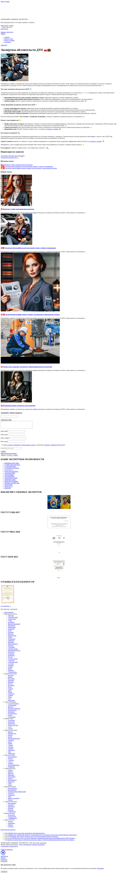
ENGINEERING (9, 476)
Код (10, 420)
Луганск (10, 826)
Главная (6, 37)
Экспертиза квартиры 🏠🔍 (10, 157)
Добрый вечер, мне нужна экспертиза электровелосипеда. (26, 833)
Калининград (12, 710)
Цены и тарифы (9, 40)
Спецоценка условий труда (9, 846)
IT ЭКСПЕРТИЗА (10, 466)
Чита (9, 796)
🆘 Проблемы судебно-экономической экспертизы (17, 165)
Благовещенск (12, 788)
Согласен (4, 871)
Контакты (7, 42)
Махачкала (11, 806)
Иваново (11, 682)
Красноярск (11, 776)
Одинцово (11, 647)
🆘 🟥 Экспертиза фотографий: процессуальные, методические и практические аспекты (29, 168)
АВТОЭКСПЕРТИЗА (11, 471)
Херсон (10, 821)
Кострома (11, 685)
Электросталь (12, 672)
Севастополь (12, 816)
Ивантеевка (11, 627)
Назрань (10, 808)
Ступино (11, 664)
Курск (10, 687)
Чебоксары (11, 753)
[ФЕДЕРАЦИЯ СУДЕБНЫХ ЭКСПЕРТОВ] (8, 16)
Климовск (11, 629)
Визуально (4, 420)
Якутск (10, 800)
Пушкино (11, 654)
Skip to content (5, 1)
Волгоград (11, 722)
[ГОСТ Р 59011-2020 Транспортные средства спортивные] (59, 553)
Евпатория (11, 815)
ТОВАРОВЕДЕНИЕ (10, 478)
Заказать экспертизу (7, 32)
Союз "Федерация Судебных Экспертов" (32, 844)
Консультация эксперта (8, 829)
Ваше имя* (4, 434)
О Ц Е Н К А (8, 470)
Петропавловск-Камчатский (17, 791)
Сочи (9, 727)
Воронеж (11, 680)
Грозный (11, 805)
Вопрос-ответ (8, 39)
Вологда (10, 707)
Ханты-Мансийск (13, 765)
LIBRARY (4, 45)
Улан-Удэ (11, 793)
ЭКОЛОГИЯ (8, 485)
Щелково (11, 670)
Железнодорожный (14, 624)
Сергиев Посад (13, 659)
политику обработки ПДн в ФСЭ (54, 445)
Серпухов (11, 660)
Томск (10, 785)
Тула (9, 698)
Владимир (11, 678)
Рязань (10, 692)
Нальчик (10, 810)
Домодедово (12, 619)
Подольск (11, 652)
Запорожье (11, 823)
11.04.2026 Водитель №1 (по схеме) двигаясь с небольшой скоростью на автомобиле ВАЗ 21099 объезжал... (42, 838)
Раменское (11, 655)
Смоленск (11, 693)
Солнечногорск (13, 662)
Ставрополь (12, 811)
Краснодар (11, 723)
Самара (10, 745)
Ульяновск (11, 750)
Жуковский (11, 625)
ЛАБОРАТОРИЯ (9, 473)
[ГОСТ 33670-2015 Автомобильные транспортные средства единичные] (59, 578)
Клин (10, 630)
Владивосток (12, 790)
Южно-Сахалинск (13, 798)
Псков (10, 715)
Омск (10, 783)
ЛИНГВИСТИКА (10, 480)
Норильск (11, 781)
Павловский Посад (14, 650)
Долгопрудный (13, 617)
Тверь (10, 697)
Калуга (10, 683)
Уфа (9, 752)
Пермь (10, 743)
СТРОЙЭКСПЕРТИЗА (11, 468)
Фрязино (11, 665)
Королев (10, 634)
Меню (3, 34)
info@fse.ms (4, 29)
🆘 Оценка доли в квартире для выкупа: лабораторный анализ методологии (26, 367)
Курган (10, 758)
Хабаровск (11, 795)
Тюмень (10, 763)
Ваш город (4, 441)
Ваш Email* (4, 431)
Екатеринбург (12, 757)
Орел (9, 690)
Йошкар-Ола (12, 733)
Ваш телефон (5, 438)
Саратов (10, 748)
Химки (10, 667)
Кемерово (11, 775)
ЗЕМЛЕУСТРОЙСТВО (11, 483)
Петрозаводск (12, 713)
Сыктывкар (11, 717)
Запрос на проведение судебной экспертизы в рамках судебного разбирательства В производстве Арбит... (41, 840)
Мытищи (11, 642)
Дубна (10, 620)
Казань (10, 735)
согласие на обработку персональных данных (21, 445)
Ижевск (10, 732)
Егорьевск (11, 622)
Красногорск (12, 635)
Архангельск (12, 705)
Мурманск (11, 712)
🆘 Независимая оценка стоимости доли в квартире (18, 405)
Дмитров (11, 615)
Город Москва (8, 612)
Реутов (10, 657)
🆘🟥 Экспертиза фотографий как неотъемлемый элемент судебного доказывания (27, 166)
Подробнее (100, 868)
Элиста (10, 728)
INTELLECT (8, 486)
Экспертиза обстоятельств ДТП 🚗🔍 (13, 156)
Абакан (10, 770)
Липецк (10, 688)
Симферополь (12, 818)
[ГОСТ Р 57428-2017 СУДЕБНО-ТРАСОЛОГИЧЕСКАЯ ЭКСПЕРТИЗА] (59, 528)
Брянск (10, 677)
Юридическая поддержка (9, 453)
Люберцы (11, 640)
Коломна (11, 632)
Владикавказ (12, 803)
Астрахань (11, 720)
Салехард (11, 760)
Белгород (11, 675)
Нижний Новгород (14, 738)
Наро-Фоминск (13, 644)
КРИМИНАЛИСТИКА (11, 463)
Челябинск (11, 767)
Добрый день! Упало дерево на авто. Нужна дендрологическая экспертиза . (35, 836)
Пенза (10, 742)
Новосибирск (12, 780)
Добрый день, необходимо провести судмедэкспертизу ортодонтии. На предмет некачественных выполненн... (42, 835)
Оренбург (11, 740)
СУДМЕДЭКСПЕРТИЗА (12, 465)
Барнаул (10, 771)
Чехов (10, 669)
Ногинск (11, 645)
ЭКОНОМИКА (9, 475)
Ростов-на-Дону (13, 725)
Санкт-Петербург (13, 703)
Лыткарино (11, 639)
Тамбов (10, 695)
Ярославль (11, 700)
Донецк (10, 825)
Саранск (10, 747)
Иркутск (10, 773)
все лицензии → (6, 606)
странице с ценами (52, 129)
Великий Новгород (14, 708)
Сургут (10, 762)
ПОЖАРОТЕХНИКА (11, 481)
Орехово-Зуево (13, 649)
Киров (10, 737)
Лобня (10, 637)
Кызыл (10, 778)
